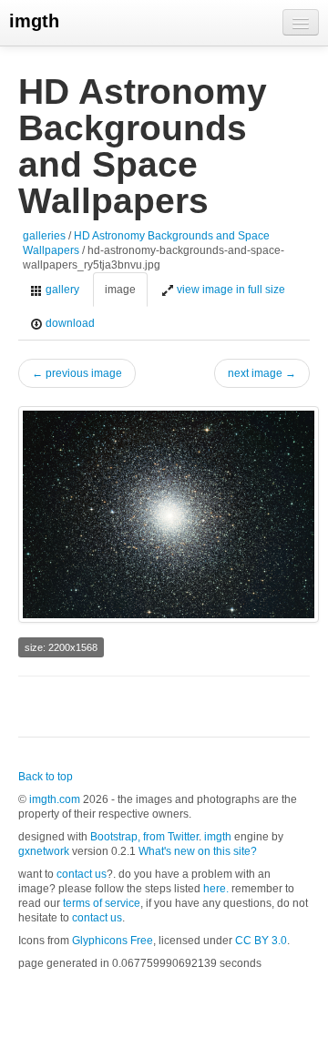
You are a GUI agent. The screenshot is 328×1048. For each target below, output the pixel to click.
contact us (81, 874)
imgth (34, 21)
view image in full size (229, 289)
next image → (262, 373)
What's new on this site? (197, 851)
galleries (44, 235)
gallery (61, 289)
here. (216, 888)
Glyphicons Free (112, 940)
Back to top (45, 776)
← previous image (77, 373)
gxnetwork (43, 851)
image (120, 289)
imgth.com (54, 799)
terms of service (101, 903)
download (69, 323)
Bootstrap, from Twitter (144, 836)
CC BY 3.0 (261, 940)
